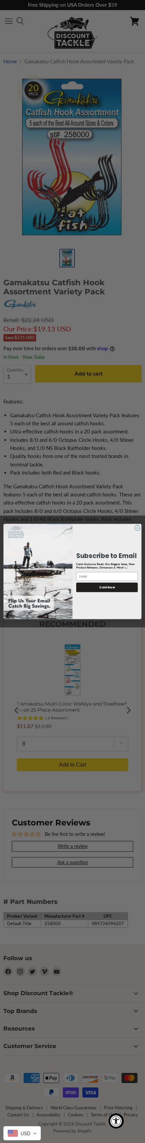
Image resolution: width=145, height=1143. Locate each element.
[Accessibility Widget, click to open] (116, 1121)
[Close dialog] (137, 528)
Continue (107, 587)
